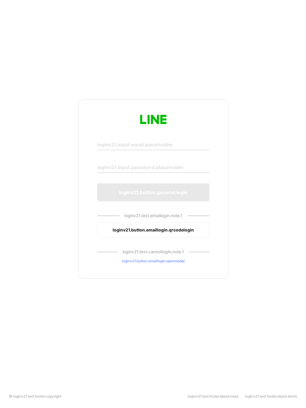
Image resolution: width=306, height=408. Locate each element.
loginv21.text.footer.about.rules (213, 396)
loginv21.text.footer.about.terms (271, 396)
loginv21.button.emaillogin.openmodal (153, 261)
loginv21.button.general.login (153, 192)
